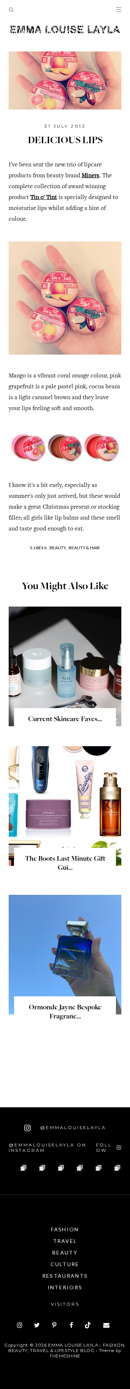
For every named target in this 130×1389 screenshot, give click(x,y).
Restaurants (65, 1276)
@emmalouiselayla (72, 1127)
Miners (90, 176)
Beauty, (58, 547)
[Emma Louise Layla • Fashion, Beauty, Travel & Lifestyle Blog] (65, 30)
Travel (65, 1241)
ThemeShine (65, 1356)
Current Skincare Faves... (65, 719)
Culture (65, 1264)
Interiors (65, 1287)
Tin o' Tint (43, 198)
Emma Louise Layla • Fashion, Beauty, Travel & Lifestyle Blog (67, 1347)
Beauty (65, 1252)
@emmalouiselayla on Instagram (47, 1147)
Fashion (65, 1229)
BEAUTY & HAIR (84, 547)
